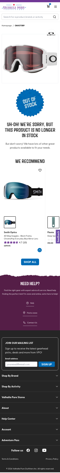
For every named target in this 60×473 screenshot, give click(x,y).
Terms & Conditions (10, 459)
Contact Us (32, 322)
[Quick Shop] (40, 250)
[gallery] (30, 58)
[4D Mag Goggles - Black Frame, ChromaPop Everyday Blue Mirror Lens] (23, 190)
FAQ (32, 303)
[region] (28, 450)
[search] (54, 17)
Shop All (30, 262)
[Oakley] (51, 33)
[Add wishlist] (40, 170)
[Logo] (14, 7)
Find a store (32, 312)
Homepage (7, 25)
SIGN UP (46, 364)
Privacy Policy (52, 459)
